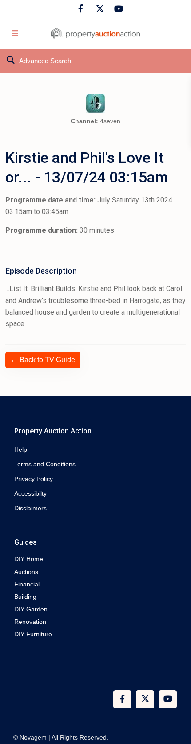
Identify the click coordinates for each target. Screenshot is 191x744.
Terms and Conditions (45, 464)
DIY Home (28, 558)
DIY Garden (31, 609)
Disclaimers (30, 508)
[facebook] (81, 9)
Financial (27, 584)
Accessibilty (30, 493)
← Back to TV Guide (43, 360)
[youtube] (117, 9)
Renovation (30, 621)
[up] (175, 702)
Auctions (26, 571)
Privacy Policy (33, 478)
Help (20, 449)
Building (25, 596)
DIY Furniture (33, 634)
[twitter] (99, 9)
